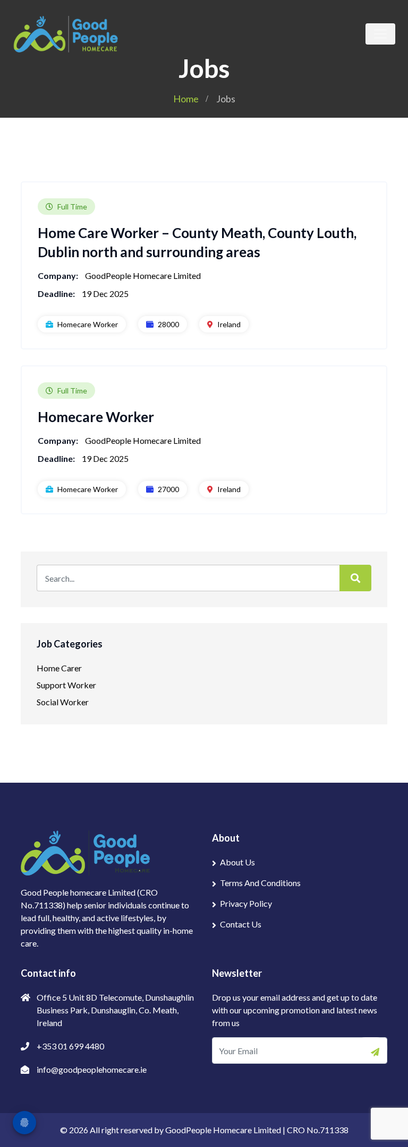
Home (186, 98)
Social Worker (63, 702)
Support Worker (66, 685)
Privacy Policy (246, 903)
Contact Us (240, 924)
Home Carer (59, 668)
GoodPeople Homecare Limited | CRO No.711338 (256, 1130)
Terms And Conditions (260, 883)
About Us (237, 862)
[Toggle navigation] (380, 34)
